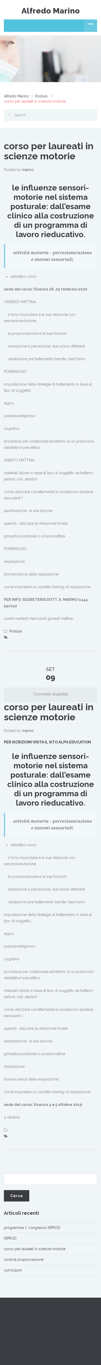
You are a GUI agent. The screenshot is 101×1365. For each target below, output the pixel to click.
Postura (41, 96)
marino (28, 170)
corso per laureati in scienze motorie (35, 1249)
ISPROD (10, 1238)
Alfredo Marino (50, 10)
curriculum (13, 1270)
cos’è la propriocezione (24, 1259)
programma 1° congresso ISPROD (32, 1228)
